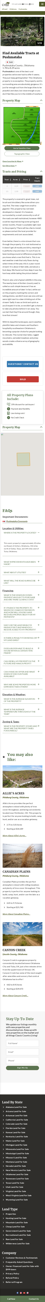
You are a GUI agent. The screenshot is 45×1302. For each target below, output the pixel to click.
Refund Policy (12, 1278)
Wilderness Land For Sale (18, 1243)
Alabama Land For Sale (16, 1107)
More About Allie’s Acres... (14, 835)
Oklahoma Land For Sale (17, 1174)
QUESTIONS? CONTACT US (23, 364)
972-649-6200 (17, 4)
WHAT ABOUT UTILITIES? (15, 572)
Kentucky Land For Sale (17, 1136)
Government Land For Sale (18, 1231)
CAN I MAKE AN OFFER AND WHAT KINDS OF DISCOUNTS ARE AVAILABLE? (19, 674)
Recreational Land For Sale (18, 1235)
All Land (4, 9)
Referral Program (14, 1282)
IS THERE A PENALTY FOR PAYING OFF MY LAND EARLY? (20, 639)
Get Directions (8, 166)
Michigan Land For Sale (16, 1145)
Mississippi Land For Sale (17, 1153)
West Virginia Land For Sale (19, 1195)
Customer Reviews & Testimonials (22, 1258)
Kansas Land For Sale (15, 1132)
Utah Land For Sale (14, 1187)
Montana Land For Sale (16, 1162)
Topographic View (22, 154)
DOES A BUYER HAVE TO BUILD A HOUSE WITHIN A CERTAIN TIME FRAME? (18, 650)
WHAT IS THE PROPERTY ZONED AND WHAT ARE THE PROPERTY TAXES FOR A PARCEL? (20, 728)
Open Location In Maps (12, 161)
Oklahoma (13, 9)
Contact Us (34, 1299)
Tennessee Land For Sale (17, 1178)
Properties (11, 1214)
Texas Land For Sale (15, 1183)
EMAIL (26, 4)
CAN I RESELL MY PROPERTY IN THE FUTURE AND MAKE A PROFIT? (19, 662)
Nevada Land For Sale (16, 1166)
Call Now (11, 1299)
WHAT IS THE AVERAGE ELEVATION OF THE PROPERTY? (19, 700)
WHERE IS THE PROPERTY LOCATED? (20, 533)
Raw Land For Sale (14, 1239)
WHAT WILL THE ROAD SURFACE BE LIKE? (20, 582)
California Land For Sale (17, 1120)
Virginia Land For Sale (16, 1191)
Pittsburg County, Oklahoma (16, 797)
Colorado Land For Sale (17, 1124)
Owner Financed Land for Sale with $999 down (22, 1268)
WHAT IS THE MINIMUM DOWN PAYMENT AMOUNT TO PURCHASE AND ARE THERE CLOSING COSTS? (19, 597)
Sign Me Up (22, 1068)
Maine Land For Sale (15, 1141)
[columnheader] (7, 179)
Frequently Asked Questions (19, 1262)
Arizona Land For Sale (16, 1111)
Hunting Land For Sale (16, 1218)
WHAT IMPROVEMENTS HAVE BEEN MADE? (20, 563)
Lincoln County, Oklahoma (15, 954)
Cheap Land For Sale (15, 1226)
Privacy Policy (12, 1273)
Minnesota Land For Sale (17, 1149)
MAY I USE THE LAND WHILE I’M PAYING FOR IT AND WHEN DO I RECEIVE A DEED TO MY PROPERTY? (20, 627)
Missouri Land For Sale (16, 1157)
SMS (32, 4)
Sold (26, 186)
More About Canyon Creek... (15, 995)
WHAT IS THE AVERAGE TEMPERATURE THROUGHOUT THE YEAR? (20, 711)
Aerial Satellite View (21, 148)
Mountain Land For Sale (17, 1222)
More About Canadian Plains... (16, 914)
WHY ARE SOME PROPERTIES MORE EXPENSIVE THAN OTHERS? (20, 685)
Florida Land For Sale (15, 1128)
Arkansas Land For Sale (17, 1115)
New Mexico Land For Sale (18, 1170)
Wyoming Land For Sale (17, 1200)
